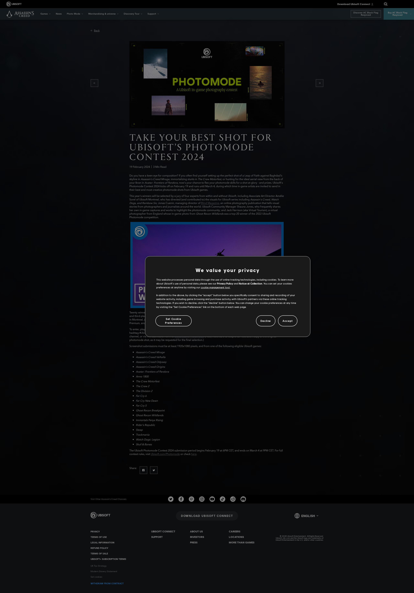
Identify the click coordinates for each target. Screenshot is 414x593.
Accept (288, 320)
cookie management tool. (215, 287)
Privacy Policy (225, 283)
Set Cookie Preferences (173, 320)
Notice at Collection (250, 283)
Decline (266, 320)
